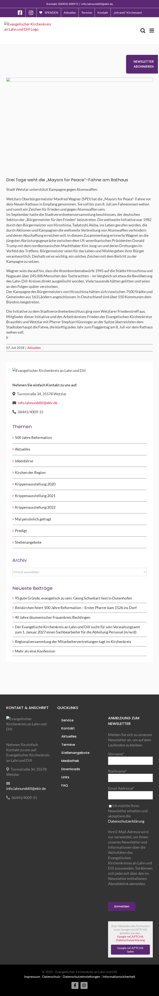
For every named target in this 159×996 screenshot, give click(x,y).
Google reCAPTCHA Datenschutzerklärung (130, 938)
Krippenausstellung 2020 (35, 484)
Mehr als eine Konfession (35, 651)
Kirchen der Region (30, 472)
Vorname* (116, 754)
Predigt (21, 530)
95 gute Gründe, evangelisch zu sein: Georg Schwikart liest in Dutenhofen (73, 598)
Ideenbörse (24, 461)
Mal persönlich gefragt (33, 519)
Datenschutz (51, 976)
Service (67, 720)
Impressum (32, 976)
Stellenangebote (28, 542)
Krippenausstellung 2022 (35, 507)
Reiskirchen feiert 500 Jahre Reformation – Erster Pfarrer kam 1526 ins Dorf (76, 607)
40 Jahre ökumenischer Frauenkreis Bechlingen (52, 617)
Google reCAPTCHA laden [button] (130, 949)
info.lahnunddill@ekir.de (97, 4)
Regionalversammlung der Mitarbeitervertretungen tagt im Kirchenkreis (73, 641)
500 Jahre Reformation (33, 437)
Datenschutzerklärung (126, 821)
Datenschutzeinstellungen (81, 976)
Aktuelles (34, 348)
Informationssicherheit (118, 976)
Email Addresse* (121, 788)
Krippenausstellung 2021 (35, 495)
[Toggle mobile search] (142, 30)
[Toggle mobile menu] (152, 30)
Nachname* (117, 771)
